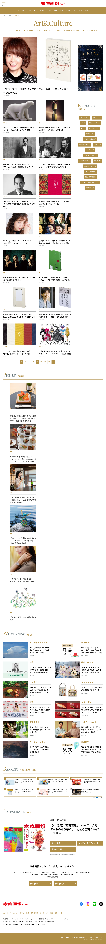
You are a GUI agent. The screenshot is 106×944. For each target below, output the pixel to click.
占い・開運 (78, 10)
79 (49, 362)
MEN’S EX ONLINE (59, 919)
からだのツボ (97, 144)
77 (41, 362)
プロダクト (35, 722)
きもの (68, 10)
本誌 (60, 913)
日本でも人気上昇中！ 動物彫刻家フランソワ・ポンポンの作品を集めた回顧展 (19, 129)
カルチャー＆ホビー (71, 31)
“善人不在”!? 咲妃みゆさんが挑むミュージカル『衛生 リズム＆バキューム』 (19, 242)
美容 (49, 10)
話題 (86, 10)
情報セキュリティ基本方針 (36, 922)
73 (25, 362)
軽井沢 (83, 128)
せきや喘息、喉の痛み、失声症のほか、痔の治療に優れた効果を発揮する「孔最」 (92, 650)
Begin (67, 919)
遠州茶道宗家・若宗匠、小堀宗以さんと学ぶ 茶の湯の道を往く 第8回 (91, 729)
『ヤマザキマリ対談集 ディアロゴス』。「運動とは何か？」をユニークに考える (37, 91)
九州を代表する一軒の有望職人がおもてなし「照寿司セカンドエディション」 (92, 709)
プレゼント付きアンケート (89, 843)
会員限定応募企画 (90, 177)
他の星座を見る (90, 86)
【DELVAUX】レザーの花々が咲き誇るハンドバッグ (91, 689)
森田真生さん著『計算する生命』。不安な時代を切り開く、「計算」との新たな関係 (55, 316)
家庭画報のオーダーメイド (46, 919)
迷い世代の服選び (90, 171)
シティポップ (90, 133)
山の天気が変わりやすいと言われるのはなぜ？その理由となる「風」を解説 (40, 650)
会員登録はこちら (36, 884)
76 (37, 362)
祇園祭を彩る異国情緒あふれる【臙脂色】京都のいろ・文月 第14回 (54, 203)
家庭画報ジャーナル (90, 166)
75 (33, 362)
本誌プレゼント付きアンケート (90, 182)
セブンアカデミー (24, 919)
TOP (3, 15)
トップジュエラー (94, 128)
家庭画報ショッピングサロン (10, 919)
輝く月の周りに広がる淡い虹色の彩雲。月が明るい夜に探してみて (40, 749)
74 (29, 362)
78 (45, 362)
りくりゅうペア (84, 117)
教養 (61, 10)
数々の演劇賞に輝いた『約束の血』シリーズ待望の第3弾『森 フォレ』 (19, 279)
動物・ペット (87, 662)
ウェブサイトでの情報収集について (12, 925)
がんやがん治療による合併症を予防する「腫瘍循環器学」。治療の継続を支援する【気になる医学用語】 (40, 670)
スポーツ (57, 31)
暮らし (42, 10)
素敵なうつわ (97, 117)
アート (17, 31)
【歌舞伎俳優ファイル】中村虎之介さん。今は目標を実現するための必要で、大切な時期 (19, 204)
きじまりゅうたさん (90, 139)
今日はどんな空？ (84, 144)
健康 (55, 10)
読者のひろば (90, 188)
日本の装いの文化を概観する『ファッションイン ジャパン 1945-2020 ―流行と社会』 (55, 352)
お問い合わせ (26, 925)
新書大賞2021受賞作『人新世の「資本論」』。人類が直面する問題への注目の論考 (19, 316)
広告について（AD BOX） (38, 925)
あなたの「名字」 (84, 160)
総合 (32, 662)
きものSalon (97, 160)
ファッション (32, 10)
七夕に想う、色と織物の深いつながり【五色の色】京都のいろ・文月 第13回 (19, 352)
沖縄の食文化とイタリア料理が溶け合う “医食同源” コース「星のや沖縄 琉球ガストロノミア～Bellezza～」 (40, 690)
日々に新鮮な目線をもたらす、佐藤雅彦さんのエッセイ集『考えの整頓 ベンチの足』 (55, 279)
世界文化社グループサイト (10, 922)
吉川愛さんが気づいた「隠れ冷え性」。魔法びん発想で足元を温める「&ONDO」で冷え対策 (40, 710)
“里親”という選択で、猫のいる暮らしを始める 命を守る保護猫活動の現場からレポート (91, 670)
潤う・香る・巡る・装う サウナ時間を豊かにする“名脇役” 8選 (40, 729)
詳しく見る (56, 843)
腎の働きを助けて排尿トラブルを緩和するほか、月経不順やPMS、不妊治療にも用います (91, 749)
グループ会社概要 (23, 922)
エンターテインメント (32, 31)
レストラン (35, 682)
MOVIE (83, 123)
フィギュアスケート (89, 31)
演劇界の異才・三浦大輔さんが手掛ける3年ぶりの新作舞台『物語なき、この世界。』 (55, 242)
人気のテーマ (90, 150)
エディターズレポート (90, 155)
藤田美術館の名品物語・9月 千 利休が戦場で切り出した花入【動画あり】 (54, 129)
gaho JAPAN (34, 919)
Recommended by (92, 797)
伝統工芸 (47, 31)
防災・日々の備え (94, 123)
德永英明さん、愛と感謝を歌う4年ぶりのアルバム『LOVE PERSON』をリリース (18, 166)
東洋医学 (85, 643)
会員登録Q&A (60, 884)
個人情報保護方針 (49, 922)
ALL (10, 31)
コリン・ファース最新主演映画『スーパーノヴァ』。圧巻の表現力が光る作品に (54, 166)
